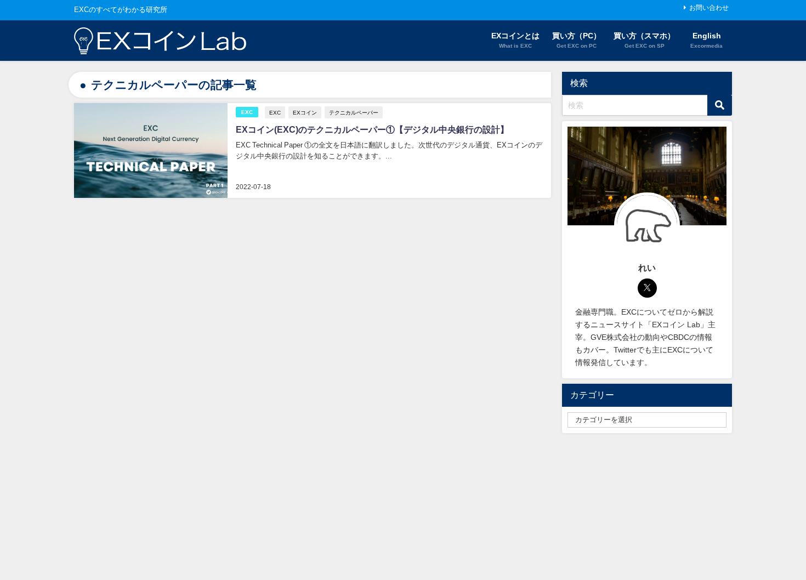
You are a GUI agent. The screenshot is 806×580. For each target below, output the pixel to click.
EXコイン (305, 112)
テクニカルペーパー (353, 112)
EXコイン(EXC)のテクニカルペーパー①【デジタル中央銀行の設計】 (372, 129)
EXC (247, 112)
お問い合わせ (709, 7)
